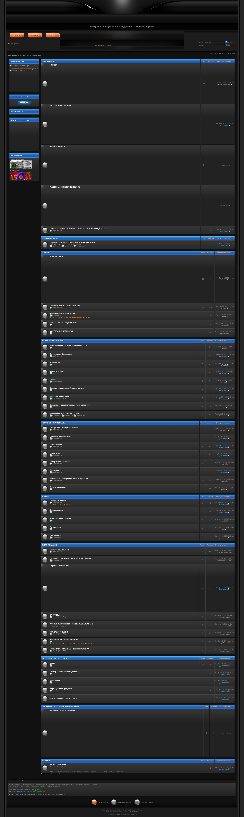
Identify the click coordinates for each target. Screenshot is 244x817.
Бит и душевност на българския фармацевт (68, 346)
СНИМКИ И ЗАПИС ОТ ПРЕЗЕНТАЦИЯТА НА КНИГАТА (72, 242)
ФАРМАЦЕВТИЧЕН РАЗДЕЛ (52, 341)
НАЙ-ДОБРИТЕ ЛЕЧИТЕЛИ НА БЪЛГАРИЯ (65, 244)
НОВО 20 (53, 65)
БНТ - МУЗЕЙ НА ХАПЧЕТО (61, 106)
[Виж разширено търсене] (52, 35)
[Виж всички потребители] (35, 35)
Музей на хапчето (57, 146)
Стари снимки (55, 535)
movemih (224, 325)
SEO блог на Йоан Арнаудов (127, 814)
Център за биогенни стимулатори (64, 672)
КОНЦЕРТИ (46, 761)
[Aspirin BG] (17, 35)
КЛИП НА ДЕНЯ (56, 257)
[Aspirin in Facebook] (24, 105)
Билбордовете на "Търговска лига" (65, 413)
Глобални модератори (37, 791)
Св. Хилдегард (56, 470)
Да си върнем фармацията (61, 354)
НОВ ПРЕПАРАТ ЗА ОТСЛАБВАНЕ (64, 640)
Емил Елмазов (56, 445)
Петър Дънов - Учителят (60, 462)
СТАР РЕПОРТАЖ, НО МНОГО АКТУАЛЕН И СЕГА (60, 707)
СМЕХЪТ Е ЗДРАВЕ (49, 545)
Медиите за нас (56, 371)
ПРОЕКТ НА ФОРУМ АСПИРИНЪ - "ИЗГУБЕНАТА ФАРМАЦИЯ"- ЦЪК (78, 229)
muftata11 (223, 365)
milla (223, 348)
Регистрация (99, 45)
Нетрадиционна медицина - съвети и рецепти (69, 479)
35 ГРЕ (52, 663)
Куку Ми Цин (223, 617)
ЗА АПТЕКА (55, 615)
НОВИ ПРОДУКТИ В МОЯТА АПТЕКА (65, 306)
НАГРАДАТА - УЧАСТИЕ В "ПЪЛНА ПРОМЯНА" (69, 649)
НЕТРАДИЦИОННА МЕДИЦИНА (54, 423)
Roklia (223, 489)
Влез (109, 45)
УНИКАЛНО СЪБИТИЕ (50, 238)
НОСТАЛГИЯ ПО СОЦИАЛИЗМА (63, 323)
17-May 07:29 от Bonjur (24, 65)
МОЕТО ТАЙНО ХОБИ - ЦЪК (61, 331)
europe (223, 308)
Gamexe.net (134, 811)
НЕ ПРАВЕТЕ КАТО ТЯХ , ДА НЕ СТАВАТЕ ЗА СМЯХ (71, 558)
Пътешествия (55, 527)
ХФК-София (55, 680)
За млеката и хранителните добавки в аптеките (70, 405)
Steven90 (61, 795)
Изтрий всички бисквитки (49, 774)
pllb (223, 529)
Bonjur (223, 407)
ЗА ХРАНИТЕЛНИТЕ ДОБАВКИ (63, 710)
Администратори (23, 791)
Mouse (223, 464)
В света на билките (58, 487)
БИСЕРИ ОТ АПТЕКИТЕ (59, 550)
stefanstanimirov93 (223, 84)
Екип (60, 774)
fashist (223, 280)
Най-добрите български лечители (64, 428)
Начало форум (13, 43)
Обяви (52, 380)
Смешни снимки (56, 510)
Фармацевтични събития (60, 519)
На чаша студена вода (59, 396)
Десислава (224, 125)
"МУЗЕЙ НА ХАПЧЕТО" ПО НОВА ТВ (65, 187)
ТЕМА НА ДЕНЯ (48, 61)
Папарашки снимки (58, 501)
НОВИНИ (45, 253)
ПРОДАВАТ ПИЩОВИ (59, 632)
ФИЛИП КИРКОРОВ (58, 765)
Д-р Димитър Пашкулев (60, 436)
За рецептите (55, 363)
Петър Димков (56, 453)
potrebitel (224, 317)
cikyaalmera (223, 333)
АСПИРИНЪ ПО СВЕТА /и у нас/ (63, 313)
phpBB (112, 810)
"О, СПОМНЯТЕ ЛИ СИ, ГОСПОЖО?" (56, 658)
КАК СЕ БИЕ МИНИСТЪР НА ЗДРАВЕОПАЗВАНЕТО (71, 624)
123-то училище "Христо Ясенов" (64, 698)
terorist (223, 382)
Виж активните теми (34, 55)
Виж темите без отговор (16, 55)
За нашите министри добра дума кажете (67, 388)
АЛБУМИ (45, 496)
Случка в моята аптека (59, 566)
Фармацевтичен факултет (61, 689)
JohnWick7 (223, 430)
